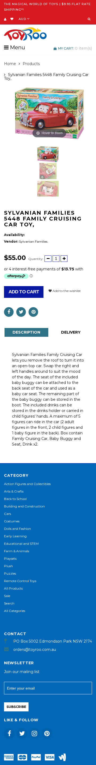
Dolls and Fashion (17, 529)
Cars (7, 514)
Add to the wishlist (66, 291)
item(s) (75, 48)
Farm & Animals (16, 551)
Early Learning (15, 536)
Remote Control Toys (20, 581)
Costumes (11, 521)
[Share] (9, 312)
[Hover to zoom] (49, 113)
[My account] (5, 19)
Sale (7, 596)
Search (9, 603)
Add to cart (24, 291)
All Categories (14, 611)
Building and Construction (24, 506)
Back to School (15, 499)
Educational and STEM (21, 544)
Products (31, 63)
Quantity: (35, 259)
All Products (13, 588)
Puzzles (10, 573)
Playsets (10, 558)
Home (10, 63)
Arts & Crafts (13, 491)
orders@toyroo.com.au (34, 649)
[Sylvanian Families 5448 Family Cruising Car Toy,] (48, 154)
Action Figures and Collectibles (27, 484)
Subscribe (16, 707)
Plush (8, 566)
